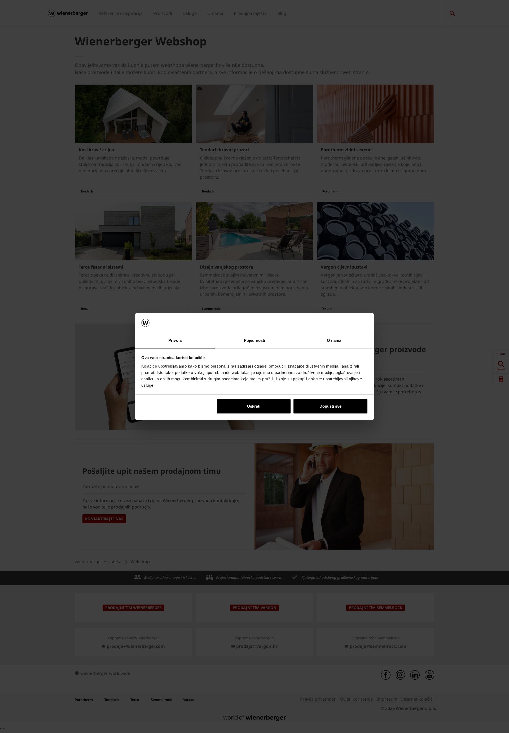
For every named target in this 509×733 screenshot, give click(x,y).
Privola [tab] (175, 340)
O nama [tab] (334, 340)
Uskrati (253, 406)
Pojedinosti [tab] (254, 340)
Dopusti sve (330, 406)
